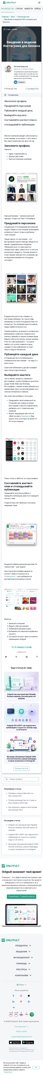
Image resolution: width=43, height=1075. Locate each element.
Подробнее (8, 1072)
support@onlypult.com (21, 1037)
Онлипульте (25, 416)
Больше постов (21, 768)
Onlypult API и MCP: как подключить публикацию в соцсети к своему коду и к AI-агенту (21, 727)
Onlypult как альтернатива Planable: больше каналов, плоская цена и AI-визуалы (21, 696)
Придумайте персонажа (17, 106)
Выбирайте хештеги (15, 115)
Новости (28, 9)
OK (36, 1067)
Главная (5, 17)
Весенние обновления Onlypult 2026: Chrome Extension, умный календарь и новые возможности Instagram (21, 759)
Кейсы (38, 9)
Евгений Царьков (21, 66)
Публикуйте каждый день (18, 110)
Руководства (7, 9)
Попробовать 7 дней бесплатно (21, 896)
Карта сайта (21, 1031)
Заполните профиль (15, 101)
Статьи (19, 9)
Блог (13, 17)
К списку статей (23, 647)
